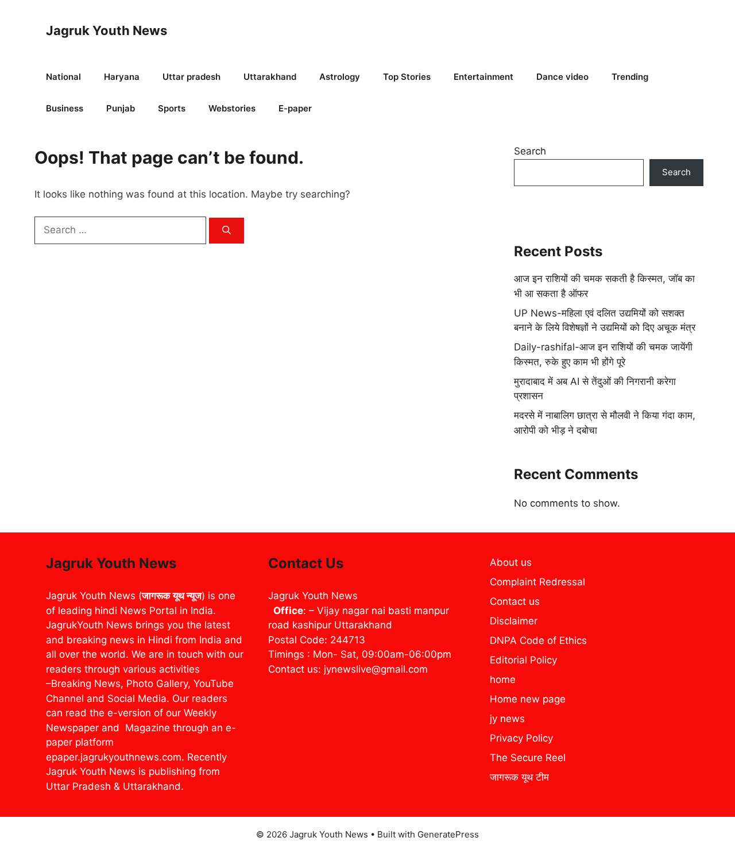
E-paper (295, 108)
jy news (507, 718)
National (63, 76)
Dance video (562, 76)
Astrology (339, 76)
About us (511, 562)
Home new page (528, 699)
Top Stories (407, 76)
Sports (171, 108)
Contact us (515, 601)
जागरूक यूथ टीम (519, 777)
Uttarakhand (269, 76)
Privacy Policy (521, 738)
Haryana (122, 76)
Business (64, 108)
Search (530, 151)
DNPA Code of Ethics (538, 640)
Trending (630, 76)
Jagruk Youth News (106, 30)
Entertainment (483, 76)
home (503, 679)
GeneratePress (448, 834)
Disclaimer (513, 621)
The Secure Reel (528, 757)
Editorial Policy (523, 660)
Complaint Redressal (537, 582)
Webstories (232, 108)
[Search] (226, 231)
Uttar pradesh (191, 76)
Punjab (120, 108)
